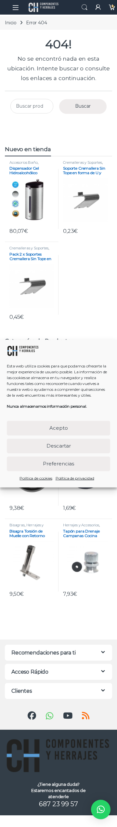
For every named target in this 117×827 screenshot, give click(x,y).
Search (84, 7)
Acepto (58, 428)
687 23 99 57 (58, 804)
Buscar (83, 106)
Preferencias (58, 464)
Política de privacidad (75, 477)
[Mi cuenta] (98, 7)
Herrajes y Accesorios (26, 527)
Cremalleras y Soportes (82, 162)
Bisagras (17, 525)
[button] (100, 809)
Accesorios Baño (23, 162)
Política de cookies (36, 477)
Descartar (58, 446)
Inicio (11, 23)
